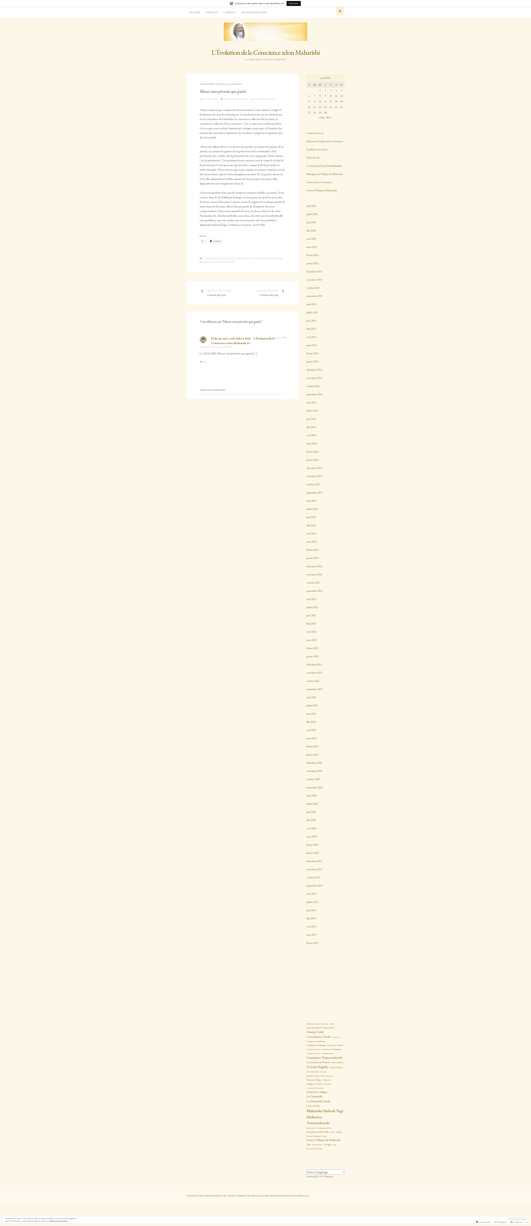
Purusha (332, 1132)
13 (309, 101)
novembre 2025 (314, 279)
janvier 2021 (312, 754)
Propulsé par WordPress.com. (207, 1195)
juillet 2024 (312, 410)
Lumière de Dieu (313, 1105)
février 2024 (312, 451)
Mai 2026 (311, 230)
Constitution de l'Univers (318, 1062)
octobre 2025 (313, 287)
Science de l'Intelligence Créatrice (316, 1136)
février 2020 (312, 844)
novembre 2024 (314, 378)
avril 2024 (311, 435)
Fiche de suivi (313, 157)
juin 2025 (311, 320)
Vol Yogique (327, 1144)
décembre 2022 (314, 566)
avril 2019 (311, 926)
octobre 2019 (313, 877)
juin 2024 (311, 419)
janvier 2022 (312, 656)
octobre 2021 (313, 681)
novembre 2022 (314, 574)
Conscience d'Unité (335, 1045)
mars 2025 (311, 345)
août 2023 (311, 500)
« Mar (321, 117)
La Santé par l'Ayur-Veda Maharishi (324, 165)
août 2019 (311, 893)
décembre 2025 (314, 271)
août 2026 (311, 206)
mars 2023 (311, 541)
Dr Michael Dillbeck (336, 1067)
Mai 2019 (311, 918)
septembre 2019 (314, 885)
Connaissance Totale (318, 1036)
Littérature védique (316, 1092)
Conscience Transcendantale (324, 1057)
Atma (331, 1023)
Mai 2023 (311, 525)
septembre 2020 (314, 787)
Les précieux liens (254, 12)
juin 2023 (311, 517)
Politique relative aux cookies (59, 1221)
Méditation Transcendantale (318, 1120)
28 (314, 112)
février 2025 (312, 353)
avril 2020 (311, 828)
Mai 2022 (311, 623)
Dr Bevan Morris (337, 1062)
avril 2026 (311, 238)
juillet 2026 (312, 214)
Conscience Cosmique (316, 1045)
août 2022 (311, 599)
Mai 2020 (311, 820)
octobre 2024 (313, 386)
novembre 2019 (314, 869)
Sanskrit (339, 1132)
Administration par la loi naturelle (317, 1024)
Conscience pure (327, 1053)
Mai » (329, 117)
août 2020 (311, 795)
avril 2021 (311, 730)
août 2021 (311, 697)
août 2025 (311, 304)
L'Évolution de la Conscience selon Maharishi (265, 52)
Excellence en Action (317, 149)
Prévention (226, 261)
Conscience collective (251, 258)
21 (314, 107)
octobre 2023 (313, 484)
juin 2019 (311, 910)
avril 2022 (311, 631)
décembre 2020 (314, 762)
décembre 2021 (314, 664)
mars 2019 (311, 934)
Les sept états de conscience (315, 1088)
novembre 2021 (314, 672)
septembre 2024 (314, 394)
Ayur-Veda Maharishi (314, 1027)
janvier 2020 (312, 852)
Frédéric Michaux (235, 99)
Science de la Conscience (319, 182)
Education (323, 1072)
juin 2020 (311, 812)
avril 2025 (311, 337)
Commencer (294, 3)
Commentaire (274, 412)
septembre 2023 (314, 492)
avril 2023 (311, 533)
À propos (211, 12)
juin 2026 (311, 222)
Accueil (194, 12)
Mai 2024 (311, 427)
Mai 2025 (311, 328)
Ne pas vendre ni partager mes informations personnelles (268, 1195)
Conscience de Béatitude (331, 1049)
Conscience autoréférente (315, 1041)
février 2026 (312, 255)
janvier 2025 (312, 361)
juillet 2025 (312, 312)
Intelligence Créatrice (314, 1084)
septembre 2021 (314, 689)
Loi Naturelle (314, 1096)
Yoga (334, 1145)
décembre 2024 (314, 369)
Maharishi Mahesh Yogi (324, 1110)
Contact (229, 12)
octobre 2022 (313, 582)
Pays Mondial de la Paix (324, 1128)
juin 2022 (311, 615)
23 (325, 107)
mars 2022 (311, 640)
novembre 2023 (314, 476)
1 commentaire (264, 99)
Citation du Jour (314, 133)
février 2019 (312, 943)
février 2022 (312, 648)
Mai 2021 (311, 721)
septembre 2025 (314, 296)
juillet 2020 (312, 803)
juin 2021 (311, 713)
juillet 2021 (312, 705)
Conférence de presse (218, 258)
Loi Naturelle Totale (318, 1101)
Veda (308, 1144)
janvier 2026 (312, 263)
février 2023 (312, 549)
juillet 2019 (312, 902)
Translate (328, 1176)
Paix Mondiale (310, 1128)
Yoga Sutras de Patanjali (314, 1149)
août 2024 (311, 402)
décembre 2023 (314, 468)
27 (309, 112)
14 (314, 101)
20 (309, 107)
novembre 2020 (314, 771)
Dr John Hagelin (317, 1067)
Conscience (336, 1037)
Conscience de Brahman (313, 1049)
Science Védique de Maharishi (321, 190)
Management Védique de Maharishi (221, 84)
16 (325, 101)
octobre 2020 (313, 779)
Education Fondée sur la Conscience (324, 141)
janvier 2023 (312, 558)
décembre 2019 (314, 861)
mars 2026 (311, 246)
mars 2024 (311, 443)
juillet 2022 (312, 607)
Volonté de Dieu (317, 1145)
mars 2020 (311, 836)
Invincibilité (327, 1084)
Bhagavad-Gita (328, 1027)
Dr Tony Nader (312, 1071)
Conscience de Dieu (313, 1053)
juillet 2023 (312, 509)
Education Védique (314, 1079)
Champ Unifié (315, 1032)
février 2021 (312, 746)
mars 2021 (311, 738)
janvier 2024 (312, 459)
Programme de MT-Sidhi (317, 1131)
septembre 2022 (314, 590)
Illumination (327, 1080)
